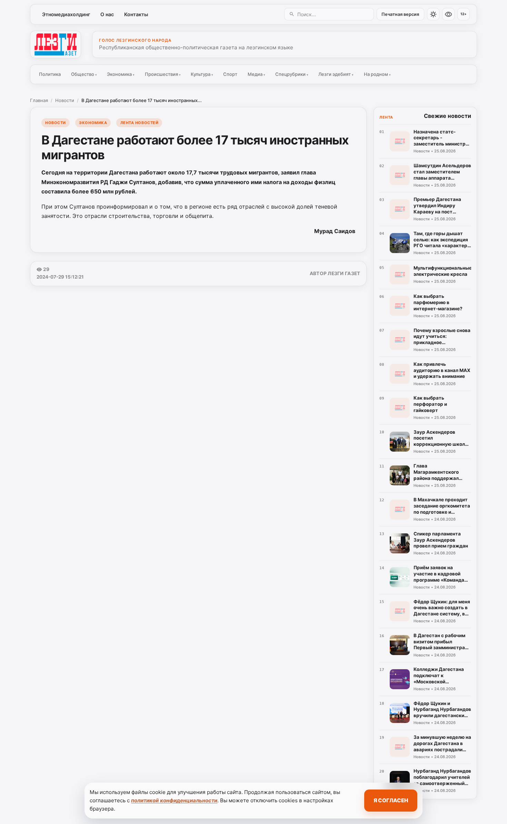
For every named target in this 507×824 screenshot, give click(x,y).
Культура (202, 74)
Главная (39, 100)
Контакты (136, 14)
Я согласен (391, 800)
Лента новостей (139, 122)
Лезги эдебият (336, 74)
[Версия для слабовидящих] (448, 14)
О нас (107, 14)
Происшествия (163, 74)
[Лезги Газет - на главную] (55, 44)
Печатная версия (400, 14)
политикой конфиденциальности (174, 800)
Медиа (256, 74)
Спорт (230, 74)
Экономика (121, 74)
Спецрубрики (291, 74)
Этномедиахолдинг (66, 14)
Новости (64, 100)
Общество (84, 74)
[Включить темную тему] (433, 14)
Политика (50, 74)
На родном (377, 74)
